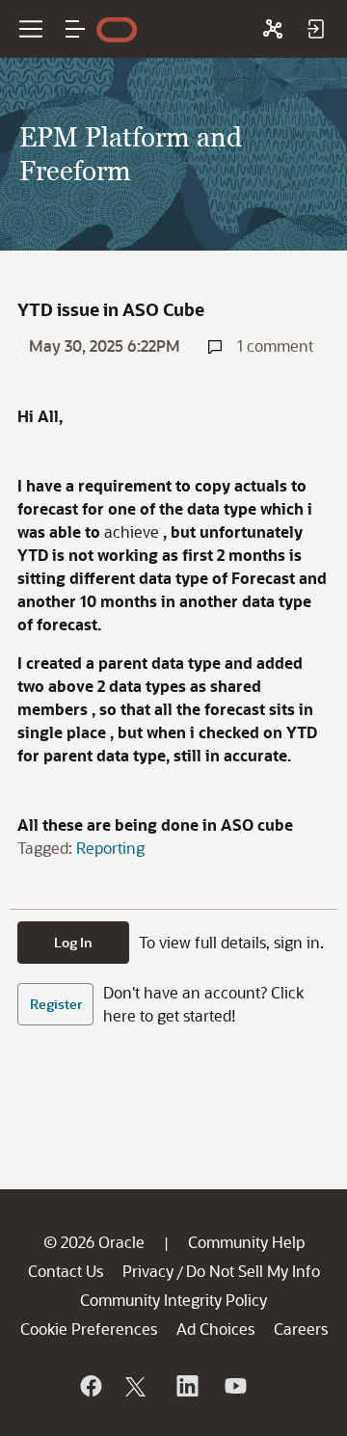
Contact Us (65, 1271)
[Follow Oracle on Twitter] (137, 1385)
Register (56, 1004)
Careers (301, 1328)
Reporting (110, 848)
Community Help (246, 1242)
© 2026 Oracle (94, 1242)
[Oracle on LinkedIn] (186, 1385)
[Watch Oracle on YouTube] (234, 1385)
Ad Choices (215, 1328)
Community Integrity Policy (173, 1300)
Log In (73, 942)
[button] (75, 29)
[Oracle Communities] (272, 28)
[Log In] (315, 29)
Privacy (148, 1271)
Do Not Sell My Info (253, 1271)
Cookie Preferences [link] (88, 1328)
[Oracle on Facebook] (89, 1385)
